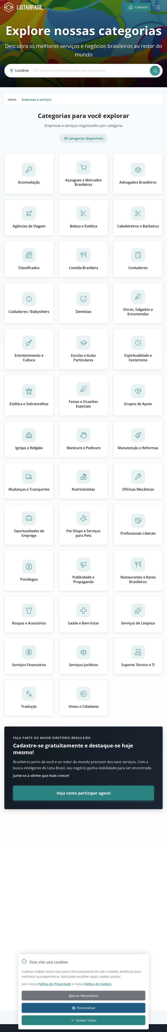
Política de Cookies (97, 984)
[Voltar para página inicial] (25, 7)
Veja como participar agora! (84, 793)
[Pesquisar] (155, 71)
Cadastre (141, 7)
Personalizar (86, 1008)
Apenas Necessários (83, 995)
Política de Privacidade (54, 984)
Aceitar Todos (86, 1020)
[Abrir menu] (158, 7)
